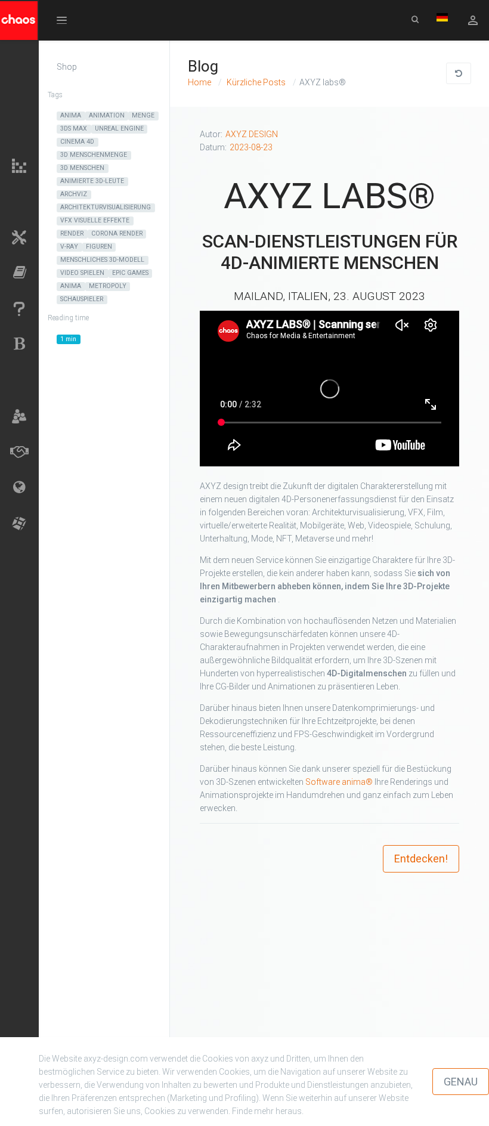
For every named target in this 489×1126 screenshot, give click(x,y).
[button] (62, 19)
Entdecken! (421, 858)
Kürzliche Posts (255, 82)
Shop (67, 67)
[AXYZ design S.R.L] (25, 26)
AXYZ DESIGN (251, 134)
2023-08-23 (251, 147)
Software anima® (339, 782)
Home (199, 82)
